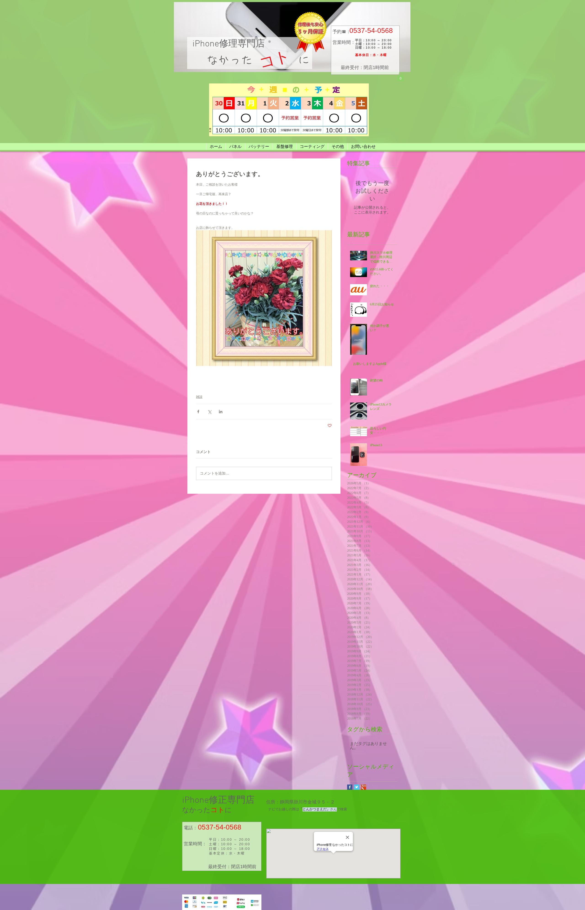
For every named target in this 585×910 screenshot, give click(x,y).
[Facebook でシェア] (198, 411)
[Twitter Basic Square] (356, 787)
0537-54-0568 (371, 30)
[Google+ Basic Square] (363, 787)
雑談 (199, 397)
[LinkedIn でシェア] (220, 411)
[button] (400, 76)
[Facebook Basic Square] (349, 787)
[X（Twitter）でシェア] (209, 411)
